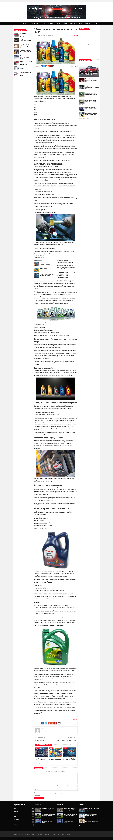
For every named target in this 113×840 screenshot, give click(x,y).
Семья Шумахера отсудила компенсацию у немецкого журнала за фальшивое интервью (66, 739)
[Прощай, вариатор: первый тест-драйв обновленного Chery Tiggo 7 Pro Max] (81, 87)
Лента (33, 1)
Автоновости (25, 23)
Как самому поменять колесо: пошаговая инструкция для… (91, 814)
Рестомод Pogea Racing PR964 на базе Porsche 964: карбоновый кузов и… (92, 80)
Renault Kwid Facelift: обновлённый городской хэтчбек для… (92, 809)
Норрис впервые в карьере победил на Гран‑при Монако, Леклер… (25, 51)
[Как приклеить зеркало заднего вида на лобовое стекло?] (16, 57)
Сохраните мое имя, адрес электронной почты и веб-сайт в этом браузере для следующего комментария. (53, 794)
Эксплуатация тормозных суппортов (25, 67)
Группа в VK (88, 23)
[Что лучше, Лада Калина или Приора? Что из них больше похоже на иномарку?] (16, 40)
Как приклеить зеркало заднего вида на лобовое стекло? (25, 57)
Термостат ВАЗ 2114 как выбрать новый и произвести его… (25, 46)
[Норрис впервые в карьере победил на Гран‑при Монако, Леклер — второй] (16, 52)
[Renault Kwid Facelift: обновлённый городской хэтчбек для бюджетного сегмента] (82, 810)
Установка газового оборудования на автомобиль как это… (26, 35)
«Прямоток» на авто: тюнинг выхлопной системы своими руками (25, 74)
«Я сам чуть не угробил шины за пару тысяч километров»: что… (47, 263)
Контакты (29, 1)
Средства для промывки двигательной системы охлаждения (43, 739)
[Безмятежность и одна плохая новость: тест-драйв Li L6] (38, 810)
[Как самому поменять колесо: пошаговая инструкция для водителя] (82, 815)
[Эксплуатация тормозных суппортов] (16, 68)
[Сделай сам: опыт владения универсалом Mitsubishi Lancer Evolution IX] (81, 102)
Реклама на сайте (38, 1)
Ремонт (65, 23)
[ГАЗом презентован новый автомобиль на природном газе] (81, 109)
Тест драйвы (35, 23)
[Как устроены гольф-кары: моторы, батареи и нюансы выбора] (38, 815)
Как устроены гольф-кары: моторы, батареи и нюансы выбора (48, 814)
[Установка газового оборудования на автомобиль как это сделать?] (16, 35)
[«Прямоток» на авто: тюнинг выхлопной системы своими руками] (16, 74)
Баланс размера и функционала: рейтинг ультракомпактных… (91, 113)
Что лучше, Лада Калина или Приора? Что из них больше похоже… (25, 40)
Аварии (80, 23)
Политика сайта (23, 1)
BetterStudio (97, 837)
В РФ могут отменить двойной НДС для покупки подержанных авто (26, 63)
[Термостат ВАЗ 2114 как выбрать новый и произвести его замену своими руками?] (16, 46)
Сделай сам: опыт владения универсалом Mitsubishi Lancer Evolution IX (91, 101)
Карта (19, 1)
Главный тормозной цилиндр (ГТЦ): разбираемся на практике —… (47, 274)
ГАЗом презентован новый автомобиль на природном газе (91, 108)
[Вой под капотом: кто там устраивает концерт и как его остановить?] (36, 270)
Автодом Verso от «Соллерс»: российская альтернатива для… (91, 820)
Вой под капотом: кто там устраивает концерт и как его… (46, 269)
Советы (58, 23)
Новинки (50, 23)
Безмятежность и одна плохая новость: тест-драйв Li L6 (48, 809)
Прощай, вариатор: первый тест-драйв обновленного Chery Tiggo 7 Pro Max (92, 87)
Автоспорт (73, 23)
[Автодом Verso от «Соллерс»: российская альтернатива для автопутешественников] (82, 821)
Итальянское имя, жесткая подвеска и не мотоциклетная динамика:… (91, 94)
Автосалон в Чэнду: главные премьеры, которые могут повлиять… (47, 821)
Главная (15, 1)
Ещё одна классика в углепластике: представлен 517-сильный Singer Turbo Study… (89, 73)
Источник (75, 719)
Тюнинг (43, 23)
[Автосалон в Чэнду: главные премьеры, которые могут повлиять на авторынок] (38, 821)
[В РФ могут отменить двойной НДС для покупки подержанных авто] (16, 63)
